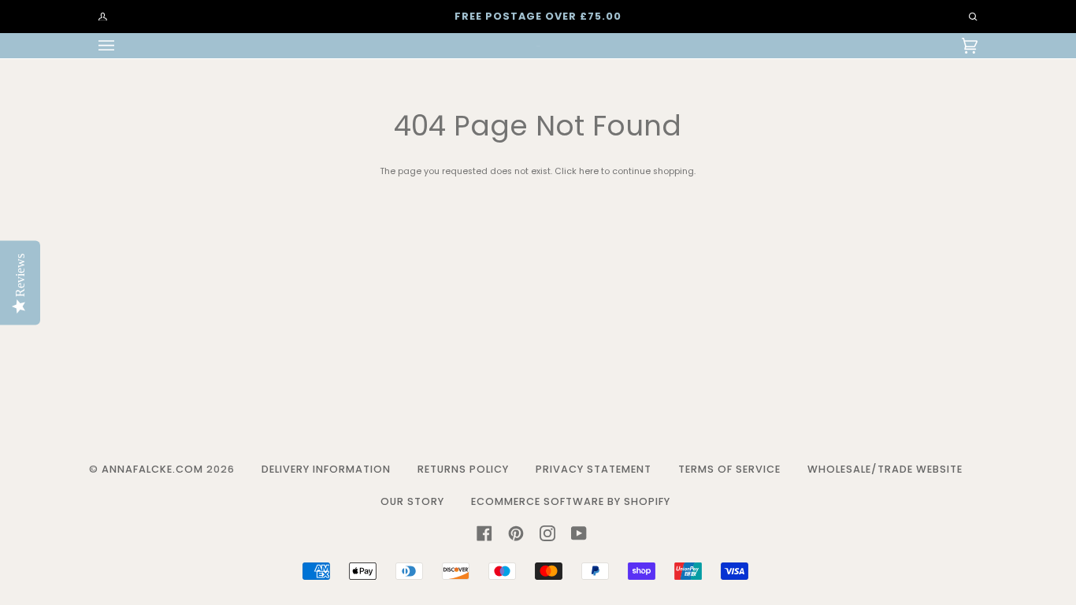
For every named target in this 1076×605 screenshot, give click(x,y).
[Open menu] (122, 45)
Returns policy (463, 469)
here (589, 171)
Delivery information (326, 469)
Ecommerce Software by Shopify (570, 501)
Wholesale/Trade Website (885, 469)
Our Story (412, 501)
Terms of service (729, 469)
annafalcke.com (152, 469)
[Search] (966, 16)
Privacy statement (593, 469)
